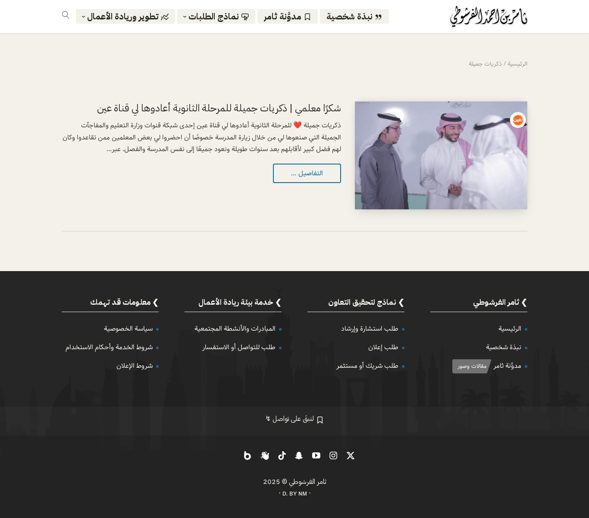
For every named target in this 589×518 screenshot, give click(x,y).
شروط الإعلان (134, 365)
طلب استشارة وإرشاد (369, 328)
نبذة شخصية (503, 347)
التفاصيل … (307, 173)
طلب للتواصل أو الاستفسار (239, 347)
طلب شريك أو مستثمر (367, 365)
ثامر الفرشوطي (307, 482)
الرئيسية (509, 328)
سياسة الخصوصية (128, 328)
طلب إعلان (383, 347)
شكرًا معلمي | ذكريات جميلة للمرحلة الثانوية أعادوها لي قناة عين (219, 108)
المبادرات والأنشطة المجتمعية (235, 328)
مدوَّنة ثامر (507, 365)
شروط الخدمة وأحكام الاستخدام (109, 347)
